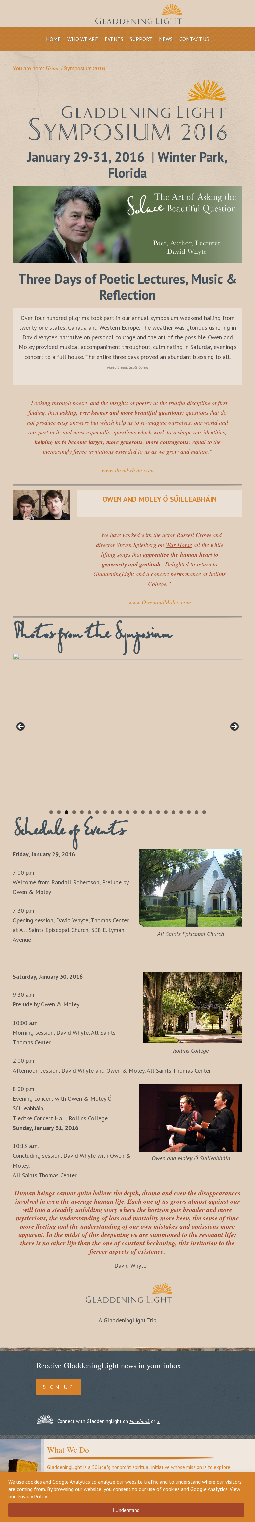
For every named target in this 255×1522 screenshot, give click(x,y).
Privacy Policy (32, 1496)
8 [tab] (105, 812)
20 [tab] (196, 812)
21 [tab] (204, 812)
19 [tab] (189, 812)
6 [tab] (89, 812)
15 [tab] (158, 812)
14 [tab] (150, 812)
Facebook (139, 1421)
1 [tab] (51, 812)
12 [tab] (135, 812)
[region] (127, 1497)
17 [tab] (173, 812)
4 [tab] (74, 812)
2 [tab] (59, 812)
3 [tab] (66, 812)
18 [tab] (181, 812)
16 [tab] (166, 812)
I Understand (126, 1510)
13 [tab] (143, 812)
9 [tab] (112, 812)
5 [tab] (82, 812)
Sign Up (58, 1387)
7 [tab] (97, 812)
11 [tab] (127, 812)
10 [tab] (120, 812)
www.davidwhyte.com (128, 470)
